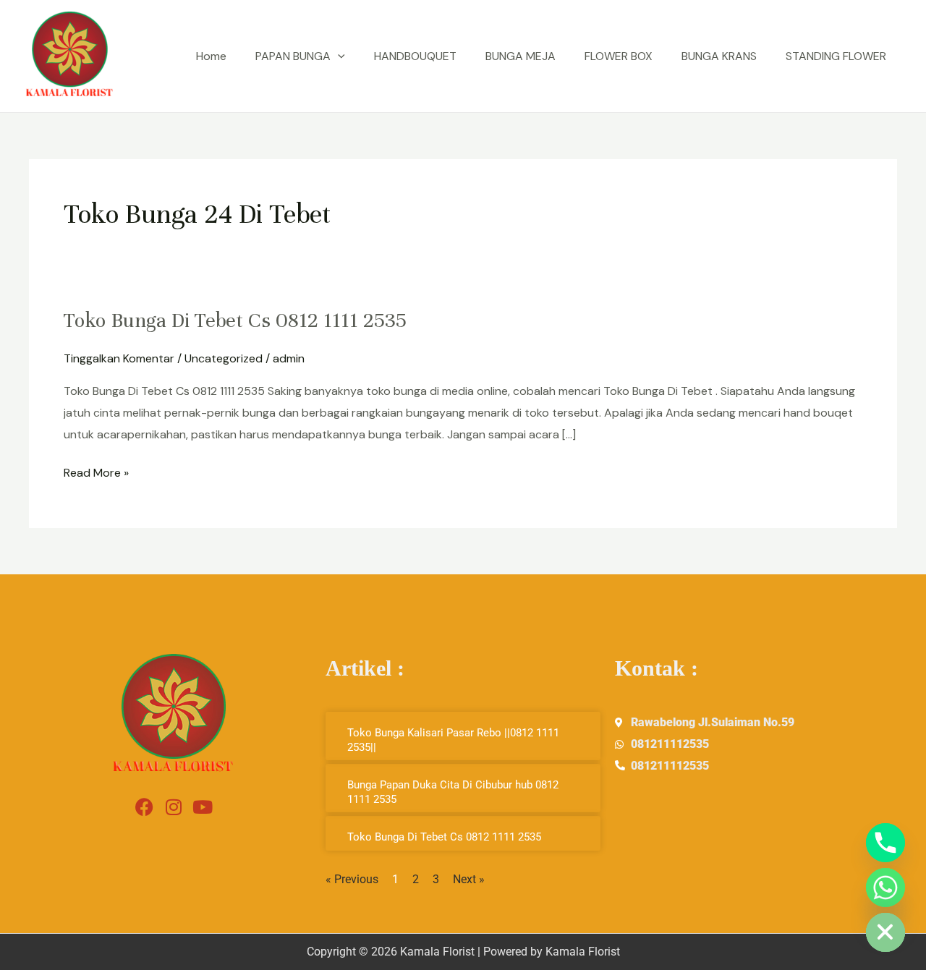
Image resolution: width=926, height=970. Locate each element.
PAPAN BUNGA (293, 56)
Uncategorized (223, 358)
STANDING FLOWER (836, 56)
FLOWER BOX (619, 56)
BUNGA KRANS (719, 56)
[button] (338, 56)
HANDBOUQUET (415, 56)
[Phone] (885, 842)
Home (211, 56)
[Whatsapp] (885, 887)
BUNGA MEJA (520, 56)
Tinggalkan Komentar (119, 358)
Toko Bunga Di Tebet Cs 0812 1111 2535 (235, 320)
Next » (469, 879)
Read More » (96, 471)
